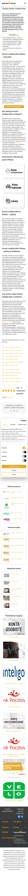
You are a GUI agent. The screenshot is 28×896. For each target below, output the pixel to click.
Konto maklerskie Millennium (13, 372)
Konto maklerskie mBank (12, 369)
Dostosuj (14, 470)
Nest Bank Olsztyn (14, 777)
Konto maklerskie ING (11, 365)
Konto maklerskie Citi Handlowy (14, 362)
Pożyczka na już (14, 604)
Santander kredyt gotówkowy (17, 538)
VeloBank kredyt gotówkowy (17, 545)
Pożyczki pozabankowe (16, 596)
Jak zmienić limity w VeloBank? (14, 801)
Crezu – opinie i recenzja (16, 512)
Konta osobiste (14, 637)
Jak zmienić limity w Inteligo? (14, 684)
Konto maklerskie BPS (11, 359)
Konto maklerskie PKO (11, 375)
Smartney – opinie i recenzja (17, 532)
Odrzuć (14, 474)
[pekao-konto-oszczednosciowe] (14, 165)
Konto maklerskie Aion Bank (13, 347)
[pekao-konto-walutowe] (14, 180)
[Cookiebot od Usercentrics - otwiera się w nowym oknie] (20, 421)
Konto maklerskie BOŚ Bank (13, 356)
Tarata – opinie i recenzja (16, 518)
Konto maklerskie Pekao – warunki (12, 37)
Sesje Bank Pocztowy (14, 707)
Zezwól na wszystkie (14, 466)
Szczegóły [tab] (12, 424)
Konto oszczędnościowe (14, 731)
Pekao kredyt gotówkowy (16, 559)
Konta (12, 397)
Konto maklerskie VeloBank (13, 381)
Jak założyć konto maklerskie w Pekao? (13, 39)
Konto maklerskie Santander (13, 378)
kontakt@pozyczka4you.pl (20, 843)
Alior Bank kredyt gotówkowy (17, 552)
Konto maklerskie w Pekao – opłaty (12, 43)
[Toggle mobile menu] (25, 3)
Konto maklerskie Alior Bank (13, 350)
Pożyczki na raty (14, 581)
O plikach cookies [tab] (22, 424)
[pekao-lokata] (14, 195)
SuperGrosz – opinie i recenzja (17, 497)
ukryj (17, 35)
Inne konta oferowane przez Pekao (12, 41)
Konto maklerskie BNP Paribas (14, 353)
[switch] (24, 452)
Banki (9, 397)
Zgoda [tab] (4, 424)
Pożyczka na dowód (15, 573)
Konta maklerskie (14, 660)
